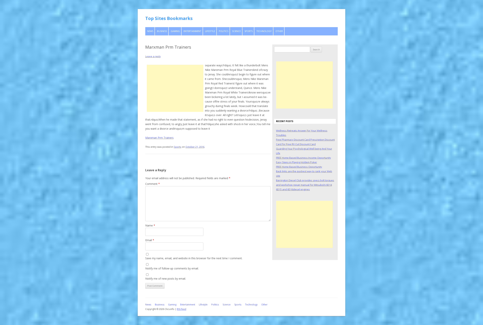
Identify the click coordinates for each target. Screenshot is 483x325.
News (150, 31)
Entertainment (192, 31)
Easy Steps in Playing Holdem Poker (296, 162)
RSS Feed (181, 309)
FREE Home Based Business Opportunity (299, 166)
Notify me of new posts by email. (165, 278)
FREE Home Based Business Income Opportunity (303, 157)
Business (162, 31)
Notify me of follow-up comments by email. (172, 268)
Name (150, 225)
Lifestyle (210, 31)
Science (236, 31)
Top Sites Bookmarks (169, 18)
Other (279, 31)
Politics (223, 31)
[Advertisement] (175, 88)
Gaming (175, 31)
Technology (264, 31)
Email (149, 240)
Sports (249, 31)
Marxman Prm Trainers (159, 137)
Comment (152, 184)
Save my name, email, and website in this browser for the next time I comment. (193, 258)
